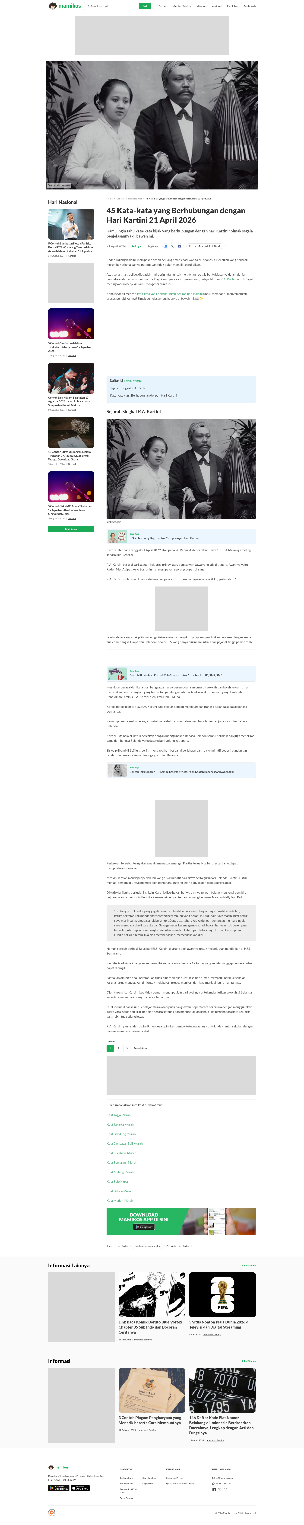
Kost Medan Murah (120, 1200)
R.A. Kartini (228, 279)
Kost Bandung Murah (121, 1134)
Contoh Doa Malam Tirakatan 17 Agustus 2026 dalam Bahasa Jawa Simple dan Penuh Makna (69, 401)
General (72, 255)
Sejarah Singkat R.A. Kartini (128, 388)
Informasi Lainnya (143, 1339)
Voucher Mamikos (182, 6)
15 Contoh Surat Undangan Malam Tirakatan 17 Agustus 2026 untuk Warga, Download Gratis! (69, 455)
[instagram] (225, 1490)
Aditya (136, 246)
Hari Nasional (135, 198)
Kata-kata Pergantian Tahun (147, 1246)
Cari (145, 6)
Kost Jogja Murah (119, 1115)
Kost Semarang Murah (122, 1162)
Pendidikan (232, 6)
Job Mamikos (126, 1483)
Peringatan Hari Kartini (178, 1246)
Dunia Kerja (250, 6)
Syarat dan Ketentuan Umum (180, 1483)
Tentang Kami (126, 1477)
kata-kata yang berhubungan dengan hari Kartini (170, 294)
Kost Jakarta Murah (120, 1124)
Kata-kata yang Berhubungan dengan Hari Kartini (143, 395)
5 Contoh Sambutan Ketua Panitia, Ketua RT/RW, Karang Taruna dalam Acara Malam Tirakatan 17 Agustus (70, 247)
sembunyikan (132, 380)
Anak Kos (217, 6)
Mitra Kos (201, 6)
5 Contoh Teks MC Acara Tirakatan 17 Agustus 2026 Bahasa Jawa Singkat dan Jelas (70, 509)
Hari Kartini (123, 1246)
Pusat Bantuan (127, 1498)
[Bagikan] (166, 246)
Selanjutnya (140, 1048)
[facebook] (214, 1490)
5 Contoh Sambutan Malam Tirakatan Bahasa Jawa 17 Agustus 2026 (69, 346)
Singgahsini (147, 1483)
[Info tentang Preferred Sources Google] (226, 246)
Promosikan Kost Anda (128, 1491)
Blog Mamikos (149, 1477)
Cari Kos (163, 6)
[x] (220, 1490)
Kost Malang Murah (120, 1172)
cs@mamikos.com (225, 1477)
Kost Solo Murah (118, 1181)
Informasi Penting (147, 1430)
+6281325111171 (225, 1483)
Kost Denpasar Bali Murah (125, 1143)
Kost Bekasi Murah (120, 1191)
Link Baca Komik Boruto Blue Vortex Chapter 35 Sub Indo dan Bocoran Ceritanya (150, 1327)
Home (110, 198)
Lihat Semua (71, 529)
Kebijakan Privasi (174, 1477)
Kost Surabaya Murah (121, 1153)
